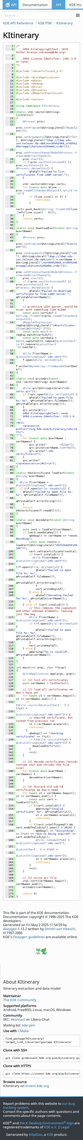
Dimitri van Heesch (60, 928)
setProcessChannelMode (41, 152)
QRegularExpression (37, 322)
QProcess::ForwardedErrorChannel (46, 154)
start (35, 159)
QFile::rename (46, 840)
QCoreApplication (36, 673)
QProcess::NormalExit (32, 168)
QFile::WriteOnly (47, 359)
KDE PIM (45, 23)
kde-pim (28, 1025)
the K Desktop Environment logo (47, 1123)
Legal (65, 1127)
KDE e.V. (50, 1127)
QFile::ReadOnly (51, 488)
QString (72, 228)
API (14, 4)
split (67, 190)
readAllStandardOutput (41, 190)
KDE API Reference (18, 23)
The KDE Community (19, 1000)
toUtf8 (65, 447)
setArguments (33, 136)
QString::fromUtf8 (55, 209)
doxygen (10, 928)
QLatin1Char (65, 341)
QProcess (29, 121)
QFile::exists (28, 705)
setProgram (32, 127)
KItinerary (64, 23)
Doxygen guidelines (29, 937)
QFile (27, 353)
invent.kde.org (37, 1085)
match (44, 331)
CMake (23, 1030)
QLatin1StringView (29, 356)
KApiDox (35, 1134)
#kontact (18, 1019)
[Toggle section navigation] (77, 15)
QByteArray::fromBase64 (46, 366)
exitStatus (32, 165)
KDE (50, 1134)
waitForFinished (51, 162)
